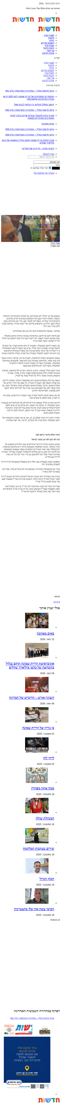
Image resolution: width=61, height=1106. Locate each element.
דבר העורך (51, 229)
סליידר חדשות (39, 229)
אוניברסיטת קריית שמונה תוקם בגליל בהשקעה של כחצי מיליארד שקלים (30, 665)
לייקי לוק (48, 758)
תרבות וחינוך (48, 48)
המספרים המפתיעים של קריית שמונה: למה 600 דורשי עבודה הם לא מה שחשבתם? (28, 97)
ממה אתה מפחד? (42, 788)
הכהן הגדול (47, 879)
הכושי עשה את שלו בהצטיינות (34, 909)
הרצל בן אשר (43, 224)
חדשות (51, 38)
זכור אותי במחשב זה (39, 168)
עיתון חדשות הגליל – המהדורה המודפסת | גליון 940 (29, 110)
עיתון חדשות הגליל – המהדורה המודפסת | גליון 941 (29, 91)
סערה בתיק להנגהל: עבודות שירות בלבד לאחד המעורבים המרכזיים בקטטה (32, 116)
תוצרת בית (49, 45)
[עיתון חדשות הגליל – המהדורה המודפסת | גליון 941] (27, 1055)
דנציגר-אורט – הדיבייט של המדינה (38, 148)
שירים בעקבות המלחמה (38, 848)
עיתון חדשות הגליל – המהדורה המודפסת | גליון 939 (29, 129)
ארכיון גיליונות (48, 53)
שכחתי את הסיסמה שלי (44, 173)
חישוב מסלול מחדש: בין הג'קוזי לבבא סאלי (34, 104)
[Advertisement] (51, 185)
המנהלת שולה (45, 818)
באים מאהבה (47, 124)
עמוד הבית (55, 243)
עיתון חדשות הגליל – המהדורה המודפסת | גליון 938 (29, 135)
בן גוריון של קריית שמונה (38, 728)
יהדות (51, 40)
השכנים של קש (47, 43)
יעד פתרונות (6, 1104)
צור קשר (50, 50)
